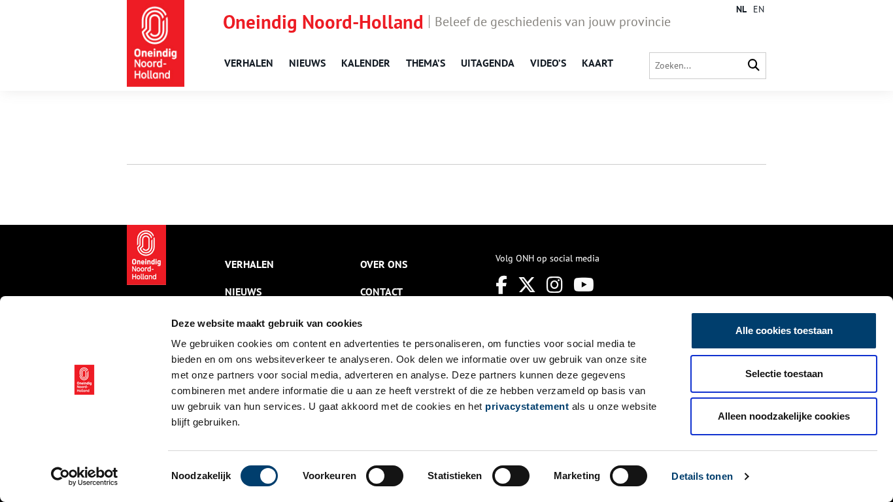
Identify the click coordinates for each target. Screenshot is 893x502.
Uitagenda (487, 62)
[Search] (754, 65)
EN (758, 9)
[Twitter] (527, 285)
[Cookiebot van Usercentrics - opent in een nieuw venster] (84, 476)
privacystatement (527, 406)
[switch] (384, 475)
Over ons (383, 264)
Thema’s (425, 62)
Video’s (548, 62)
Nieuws (307, 62)
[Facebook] (501, 285)
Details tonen (701, 476)
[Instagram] (555, 285)
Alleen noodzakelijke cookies (784, 416)
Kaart (597, 62)
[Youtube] (583, 285)
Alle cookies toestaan (784, 330)
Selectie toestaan (784, 373)
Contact (381, 291)
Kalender (365, 62)
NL (741, 9)
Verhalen (248, 62)
